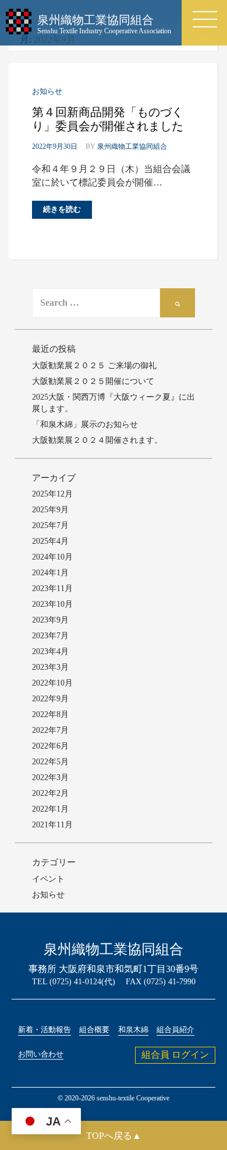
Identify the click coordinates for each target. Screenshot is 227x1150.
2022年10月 (52, 683)
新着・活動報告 (44, 1030)
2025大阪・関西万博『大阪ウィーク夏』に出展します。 (113, 403)
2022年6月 (50, 746)
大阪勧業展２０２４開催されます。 (97, 440)
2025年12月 (52, 494)
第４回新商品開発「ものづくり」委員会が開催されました (107, 119)
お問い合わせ (40, 1054)
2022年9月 (50, 698)
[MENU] (205, 19)
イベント (48, 879)
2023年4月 (50, 651)
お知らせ (47, 91)
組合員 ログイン (175, 1055)
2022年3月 (50, 777)
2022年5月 (50, 761)
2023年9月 (50, 620)
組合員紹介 (175, 1030)
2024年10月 (52, 557)
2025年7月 (50, 525)
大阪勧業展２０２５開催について (93, 381)
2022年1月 (50, 809)
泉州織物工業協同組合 (132, 146)
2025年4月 (50, 541)
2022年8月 (50, 714)
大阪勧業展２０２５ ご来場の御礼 (94, 365)
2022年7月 (50, 730)
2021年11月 (52, 824)
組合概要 (94, 1030)
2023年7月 (50, 635)
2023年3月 (50, 667)
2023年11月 (52, 588)
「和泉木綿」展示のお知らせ (85, 424)
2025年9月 (50, 509)
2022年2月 (50, 793)
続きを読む (62, 209)
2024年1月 (50, 572)
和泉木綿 (133, 1030)
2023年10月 (52, 604)
